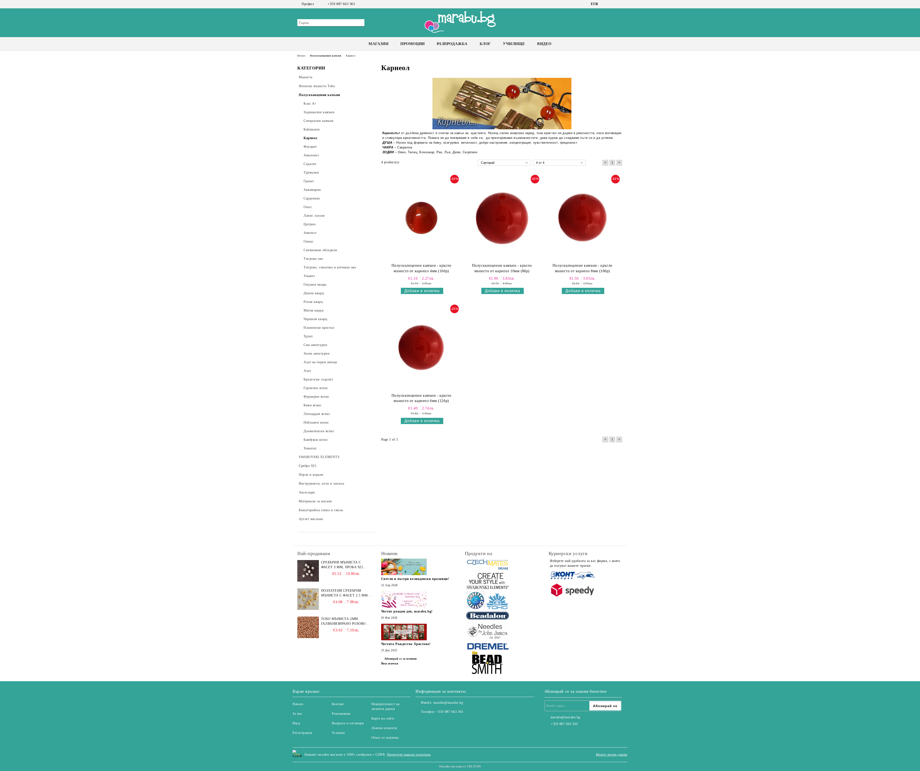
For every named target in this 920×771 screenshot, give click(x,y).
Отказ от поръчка (385, 737)
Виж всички (389, 663)
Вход (296, 723)
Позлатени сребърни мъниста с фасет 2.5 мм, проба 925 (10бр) (345, 593)
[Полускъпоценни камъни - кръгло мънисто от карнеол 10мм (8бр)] (502, 218)
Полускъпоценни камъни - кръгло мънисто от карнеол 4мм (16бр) (421, 268)
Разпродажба (452, 44)
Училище (514, 44)
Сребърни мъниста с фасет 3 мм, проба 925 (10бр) (342, 565)
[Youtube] (440, 721)
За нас (297, 713)
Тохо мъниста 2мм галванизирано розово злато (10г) (343, 621)
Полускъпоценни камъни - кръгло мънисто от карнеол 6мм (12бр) (421, 398)
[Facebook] (605, 4)
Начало (298, 704)
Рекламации (341, 713)
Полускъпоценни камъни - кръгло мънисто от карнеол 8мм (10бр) (582, 268)
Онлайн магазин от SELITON (460, 766)
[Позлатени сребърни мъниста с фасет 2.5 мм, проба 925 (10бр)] (308, 599)
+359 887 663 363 (341, 4)
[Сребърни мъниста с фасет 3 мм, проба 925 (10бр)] (308, 571)
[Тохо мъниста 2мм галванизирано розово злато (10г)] (308, 627)
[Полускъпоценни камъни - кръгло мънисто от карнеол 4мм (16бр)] (421, 218)
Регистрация (302, 733)
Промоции (412, 44)
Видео (544, 44)
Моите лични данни (611, 754)
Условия (338, 733)
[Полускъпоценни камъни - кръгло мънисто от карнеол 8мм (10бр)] (582, 218)
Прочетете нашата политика (409, 754)
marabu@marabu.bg (448, 702)
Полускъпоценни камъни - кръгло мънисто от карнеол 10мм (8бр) (502, 268)
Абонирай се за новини (400, 658)
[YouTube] (620, 4)
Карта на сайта (382, 718)
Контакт (338, 704)
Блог (485, 44)
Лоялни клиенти (384, 728)
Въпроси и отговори (348, 723)
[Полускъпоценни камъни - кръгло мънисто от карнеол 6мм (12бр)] (421, 348)
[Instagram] (612, 4)
